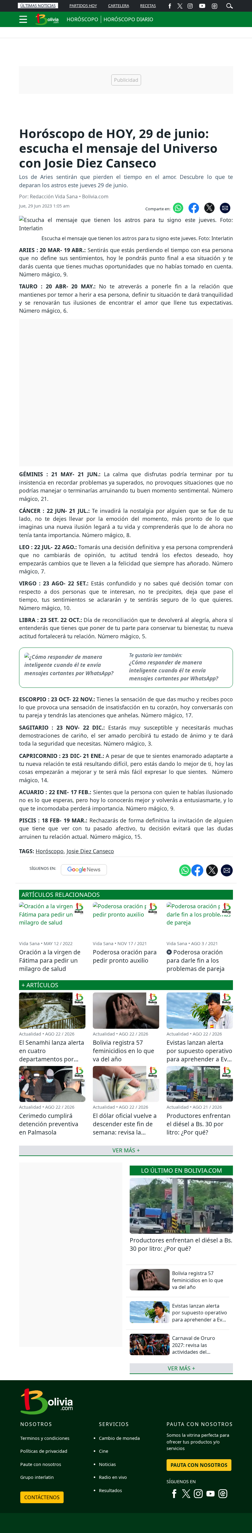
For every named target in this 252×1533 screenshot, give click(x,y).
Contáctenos (42, 1497)
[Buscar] (229, 5)
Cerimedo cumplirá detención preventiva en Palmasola (48, 1123)
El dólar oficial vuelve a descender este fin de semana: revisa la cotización (125, 1128)
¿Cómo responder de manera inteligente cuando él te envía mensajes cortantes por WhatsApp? (173, 670)
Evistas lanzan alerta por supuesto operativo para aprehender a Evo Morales (199, 1316)
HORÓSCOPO (82, 19)
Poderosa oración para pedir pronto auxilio (125, 956)
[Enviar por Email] (225, 207)
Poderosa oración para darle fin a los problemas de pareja (196, 960)
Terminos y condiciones (44, 1438)
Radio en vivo (113, 1477)
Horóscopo (50, 851)
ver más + (181, 1368)
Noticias (107, 1464)
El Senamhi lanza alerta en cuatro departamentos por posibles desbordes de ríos (51, 1059)
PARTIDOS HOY (83, 5)
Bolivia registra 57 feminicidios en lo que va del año (197, 1280)
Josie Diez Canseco (90, 851)
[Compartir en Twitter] (212, 870)
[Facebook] (169, 6)
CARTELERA (118, 5)
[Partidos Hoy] (214, 6)
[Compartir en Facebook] (194, 207)
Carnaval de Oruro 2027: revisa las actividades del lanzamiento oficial (194, 1348)
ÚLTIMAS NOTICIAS (38, 5)
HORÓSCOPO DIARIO (128, 19)
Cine (103, 1451)
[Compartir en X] (209, 207)
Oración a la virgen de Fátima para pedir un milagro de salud (50, 960)
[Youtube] (202, 5)
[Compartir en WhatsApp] (178, 207)
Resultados (110, 1490)
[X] (180, 6)
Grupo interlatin (37, 1477)
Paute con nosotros (40, 1464)
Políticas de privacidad (43, 1451)
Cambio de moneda (119, 1438)
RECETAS (148, 5)
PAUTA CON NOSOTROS (199, 1465)
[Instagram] (190, 6)
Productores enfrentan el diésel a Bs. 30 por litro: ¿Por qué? (181, 1244)
